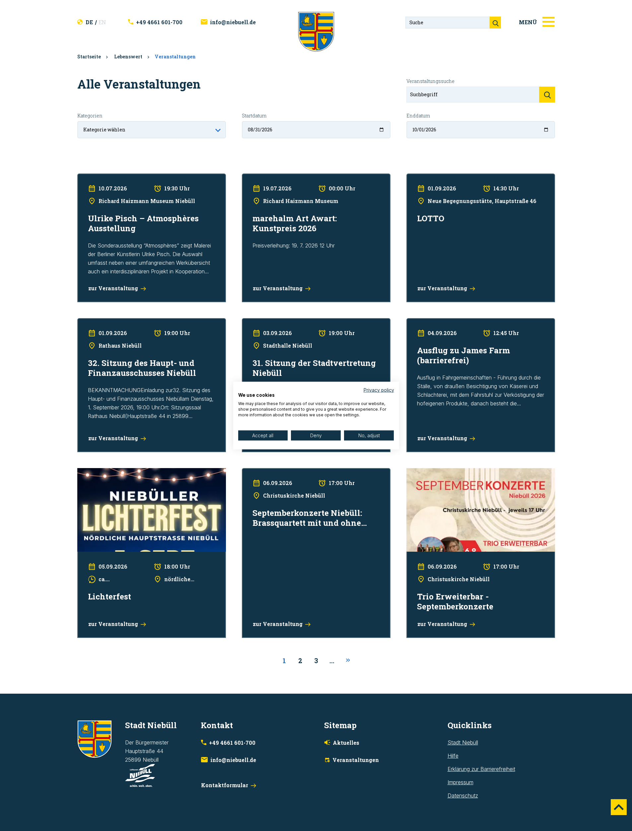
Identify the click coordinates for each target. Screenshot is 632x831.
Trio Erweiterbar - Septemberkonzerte (451, 472)
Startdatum (254, 115)
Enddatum (418, 115)
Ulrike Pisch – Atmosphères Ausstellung (124, 177)
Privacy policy (379, 389)
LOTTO (415, 177)
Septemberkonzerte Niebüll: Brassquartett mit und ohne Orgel (315, 472)
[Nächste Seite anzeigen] (348, 660)
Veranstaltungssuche (430, 81)
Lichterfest (90, 472)
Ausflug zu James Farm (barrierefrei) (450, 322)
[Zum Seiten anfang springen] (619, 807)
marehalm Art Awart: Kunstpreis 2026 (286, 177)
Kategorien (90, 115)
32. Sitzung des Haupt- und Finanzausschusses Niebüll (143, 322)
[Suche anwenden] (547, 95)
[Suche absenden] (495, 23)
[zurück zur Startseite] (316, 31)
